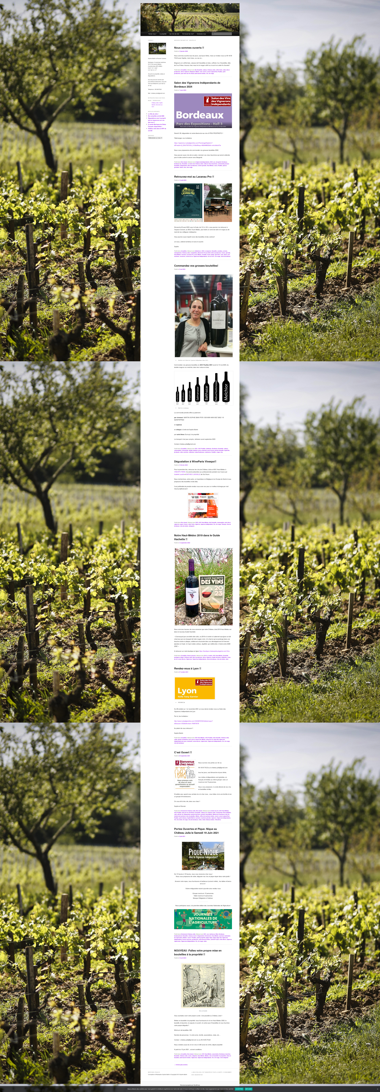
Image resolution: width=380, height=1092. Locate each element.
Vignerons (189, 659)
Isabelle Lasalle (179, 474)
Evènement (208, 936)
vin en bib (179, 820)
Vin (207, 73)
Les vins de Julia (174, 34)
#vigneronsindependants (202, 162)
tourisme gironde (206, 818)
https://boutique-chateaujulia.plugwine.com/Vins (214, 651)
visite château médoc (208, 820)
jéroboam (177, 452)
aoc (214, 162)
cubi (225, 522)
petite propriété (201, 937)
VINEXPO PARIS (180, 472)
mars (215, 165)
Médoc (197, 71)
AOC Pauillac (202, 448)
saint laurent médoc (200, 73)
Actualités (184, 70)
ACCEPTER (239, 1089)
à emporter (208, 251)
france (223, 253)
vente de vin (189, 256)
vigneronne (204, 741)
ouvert (205, 71)
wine (227, 659)
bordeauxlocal (178, 936)
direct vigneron (185, 71)
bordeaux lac (177, 164)
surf (229, 254)
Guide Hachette (216, 657)
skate (225, 254)
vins (185, 167)
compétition (193, 253)
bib (196, 70)
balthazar (208, 448)
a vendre (209, 655)
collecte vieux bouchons (210, 164)
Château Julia (211, 70)
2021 (196, 448)
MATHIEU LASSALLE (193, 474)
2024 (211, 162)
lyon (190, 739)
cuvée (189, 1056)
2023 (203, 251)
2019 (205, 655)
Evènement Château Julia (188, 811)
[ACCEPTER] (378, 1089)
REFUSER (249, 1089)
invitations (185, 739)
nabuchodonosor (199, 452)
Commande (185, 450)
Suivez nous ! (152, 34)
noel (201, 71)
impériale (226, 450)
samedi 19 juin (215, 939)
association (215, 1054)
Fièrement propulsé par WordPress (190, 1085)
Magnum (192, 71)
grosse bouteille (219, 450)
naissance (208, 452)
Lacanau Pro (190, 254)
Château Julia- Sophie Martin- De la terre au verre (157, 104)
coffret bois (219, 70)
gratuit (179, 739)
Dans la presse (191, 655)
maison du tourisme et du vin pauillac (184, 816)
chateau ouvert (192, 936)
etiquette (194, 1056)
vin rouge (211, 73)
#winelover (198, 251)
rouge (218, 452)
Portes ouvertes (186, 939)
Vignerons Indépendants (200, 256)
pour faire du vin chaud (187, 73)
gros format (210, 450)
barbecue (212, 934)
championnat (177, 253)
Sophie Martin (191, 818)
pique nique (209, 937)
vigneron (197, 524)
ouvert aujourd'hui (212, 71)
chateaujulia (177, 450)
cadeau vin (204, 812)
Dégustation (183, 165)
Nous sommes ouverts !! (189, 47)
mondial (204, 254)
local (195, 254)
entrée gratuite (202, 165)
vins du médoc (184, 526)
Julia (181, 452)
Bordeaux (224, 162)
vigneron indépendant (207, 524)
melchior (185, 452)
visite (200, 820)
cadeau (205, 70)
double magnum (193, 450)
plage (212, 254)
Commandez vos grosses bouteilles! (196, 265)
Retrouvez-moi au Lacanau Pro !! (194, 176)
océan (208, 254)
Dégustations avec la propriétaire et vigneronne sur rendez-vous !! (157, 120)
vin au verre (211, 256)
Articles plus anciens (181, 1065)
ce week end (191, 164)
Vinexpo (224, 524)
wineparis (191, 526)
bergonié (218, 162)
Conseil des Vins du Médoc (223, 812)
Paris (192, 524)
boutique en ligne (179, 657)
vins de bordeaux (225, 256)
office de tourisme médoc (207, 816)
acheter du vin (214, 811)
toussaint (189, 741)
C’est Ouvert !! (183, 752)
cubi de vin (180, 814)
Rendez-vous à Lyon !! (187, 668)
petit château (183, 818)
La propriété (163, 34)
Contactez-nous (201, 34)
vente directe (182, 659)
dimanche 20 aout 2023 (204, 253)
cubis (224, 70)
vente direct (222, 939)
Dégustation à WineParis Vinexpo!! (195, 461)
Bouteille (199, 70)
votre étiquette (224, 1057)
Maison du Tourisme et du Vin (221, 814)
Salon (181, 167)
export (181, 524)
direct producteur (192, 165)
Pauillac (220, 71)
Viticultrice (218, 820)
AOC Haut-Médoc (204, 522)
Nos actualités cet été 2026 (156, 116)
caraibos (219, 251)
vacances (182, 256)
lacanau (184, 254)
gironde (228, 253)
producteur (195, 939)
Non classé (184, 162)
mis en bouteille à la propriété (217, 1056)
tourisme (176, 256)
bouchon (227, 1054)
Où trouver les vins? (188, 34)
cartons (225, 251)
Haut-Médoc (210, 165)
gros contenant (202, 450)
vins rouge (189, 167)
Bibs (217, 934)
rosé (222, 254)
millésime (191, 452)
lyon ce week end (196, 739)
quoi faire (217, 254)
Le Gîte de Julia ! (153, 114)
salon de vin (209, 739)
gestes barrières (196, 814)
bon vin (186, 812)
